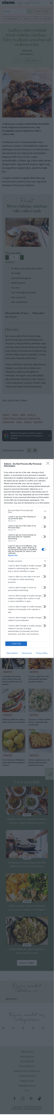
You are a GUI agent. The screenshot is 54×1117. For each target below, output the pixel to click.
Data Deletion (12, 653)
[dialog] (27, 558)
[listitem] (27, 511)
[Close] (48, 464)
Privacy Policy (41, 653)
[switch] (44, 517)
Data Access (27, 653)
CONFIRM (16, 644)
